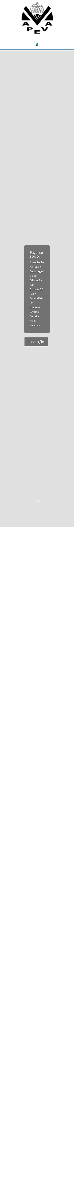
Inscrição (36, 341)
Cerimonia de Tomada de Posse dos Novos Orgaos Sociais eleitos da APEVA (36, 615)
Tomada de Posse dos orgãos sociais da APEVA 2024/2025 (35, 720)
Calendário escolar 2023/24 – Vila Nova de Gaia (34, 1128)
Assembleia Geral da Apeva (32, 1054)
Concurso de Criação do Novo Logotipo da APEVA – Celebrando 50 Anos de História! (36, 797)
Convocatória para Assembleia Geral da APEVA (32, 869)
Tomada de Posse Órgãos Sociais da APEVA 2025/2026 (36, 541)
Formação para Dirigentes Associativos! (35, 944)
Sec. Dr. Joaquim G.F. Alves (41, 554)
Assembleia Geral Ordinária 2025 (28, 652)
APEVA (35, 550)
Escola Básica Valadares (45, 951)
